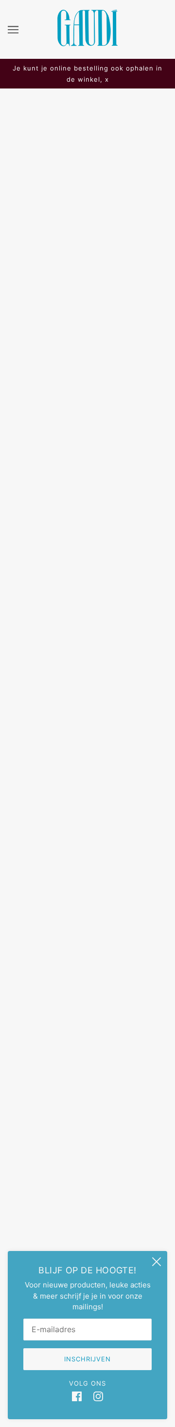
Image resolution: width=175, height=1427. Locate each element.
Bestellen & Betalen (88, 1127)
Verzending (87, 1113)
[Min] (18, 369)
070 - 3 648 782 (88, 967)
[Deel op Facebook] (14, 718)
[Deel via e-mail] (77, 718)
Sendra (87, 289)
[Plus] (62, 369)
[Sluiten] (156, 1262)
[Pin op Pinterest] (55, 718)
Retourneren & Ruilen (88, 1142)
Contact (87, 1157)
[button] (98, 718)
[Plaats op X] (35, 718)
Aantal (21, 350)
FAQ (87, 1098)
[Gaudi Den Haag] (87, 43)
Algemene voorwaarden (88, 1172)
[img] (77, 1396)
